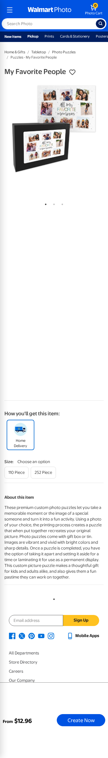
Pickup (32, 36)
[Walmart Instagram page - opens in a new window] (51, 635)
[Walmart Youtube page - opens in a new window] (41, 635)
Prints (49, 36)
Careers (16, 671)
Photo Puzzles (64, 52)
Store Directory (23, 662)
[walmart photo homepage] (49, 10)
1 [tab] (44, 203)
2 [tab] (53, 203)
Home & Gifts (14, 52)
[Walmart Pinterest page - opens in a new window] (31, 635)
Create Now (81, 720)
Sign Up (81, 620)
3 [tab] (61, 203)
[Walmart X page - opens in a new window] (22, 635)
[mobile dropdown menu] (10, 10)
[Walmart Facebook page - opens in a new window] (12, 635)
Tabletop (38, 52)
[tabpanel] (54, 129)
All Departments (24, 653)
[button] (72, 72)
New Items (12, 37)
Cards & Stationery (75, 36)
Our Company (22, 680)
